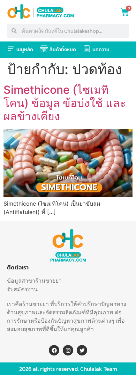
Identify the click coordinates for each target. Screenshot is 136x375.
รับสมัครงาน (22, 289)
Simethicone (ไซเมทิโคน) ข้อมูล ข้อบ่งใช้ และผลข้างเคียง (64, 103)
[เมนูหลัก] (11, 49)
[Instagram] (68, 350)
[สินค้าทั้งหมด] (44, 49)
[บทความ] (87, 49)
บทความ (100, 49)
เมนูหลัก (24, 49)
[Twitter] (82, 350)
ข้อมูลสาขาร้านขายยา (34, 280)
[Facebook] (54, 350)
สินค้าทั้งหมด (63, 49)
